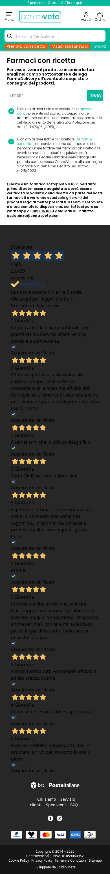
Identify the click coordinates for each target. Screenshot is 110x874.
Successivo (48, 305)
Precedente (23, 305)
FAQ (74, 804)
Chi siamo (46, 799)
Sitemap (95, 860)
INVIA (95, 95)
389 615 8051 (43, 211)
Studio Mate (66, 867)
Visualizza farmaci (70, 46)
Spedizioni (56, 804)
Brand (100, 46)
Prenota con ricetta (26, 46)
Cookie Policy (18, 860)
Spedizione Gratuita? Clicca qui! (55, 2)
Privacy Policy (41, 860)
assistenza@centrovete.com (33, 215)
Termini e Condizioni (71, 860)
